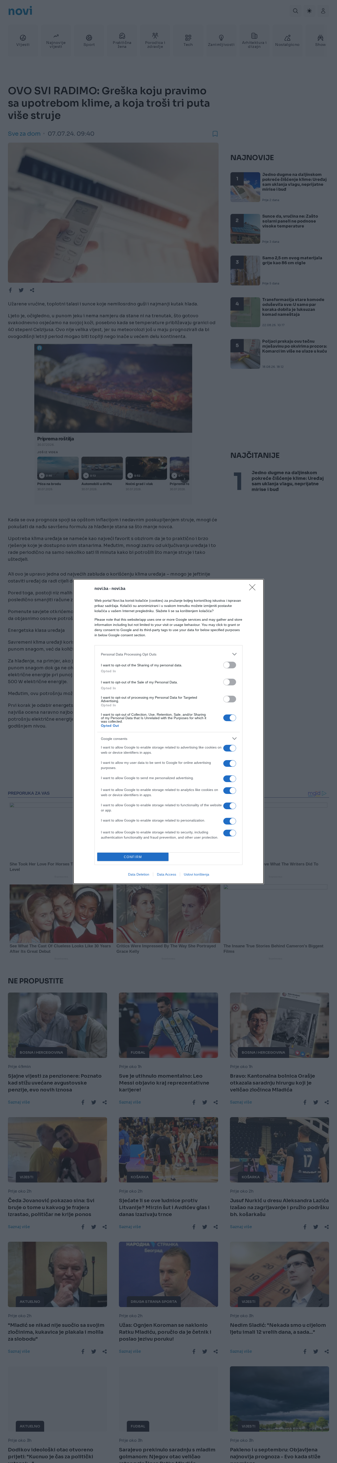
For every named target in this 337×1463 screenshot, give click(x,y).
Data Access (166, 874)
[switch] (229, 665)
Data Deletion (138, 874)
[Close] (254, 589)
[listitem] (168, 654)
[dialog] (168, 731)
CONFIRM (133, 857)
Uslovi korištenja (196, 874)
